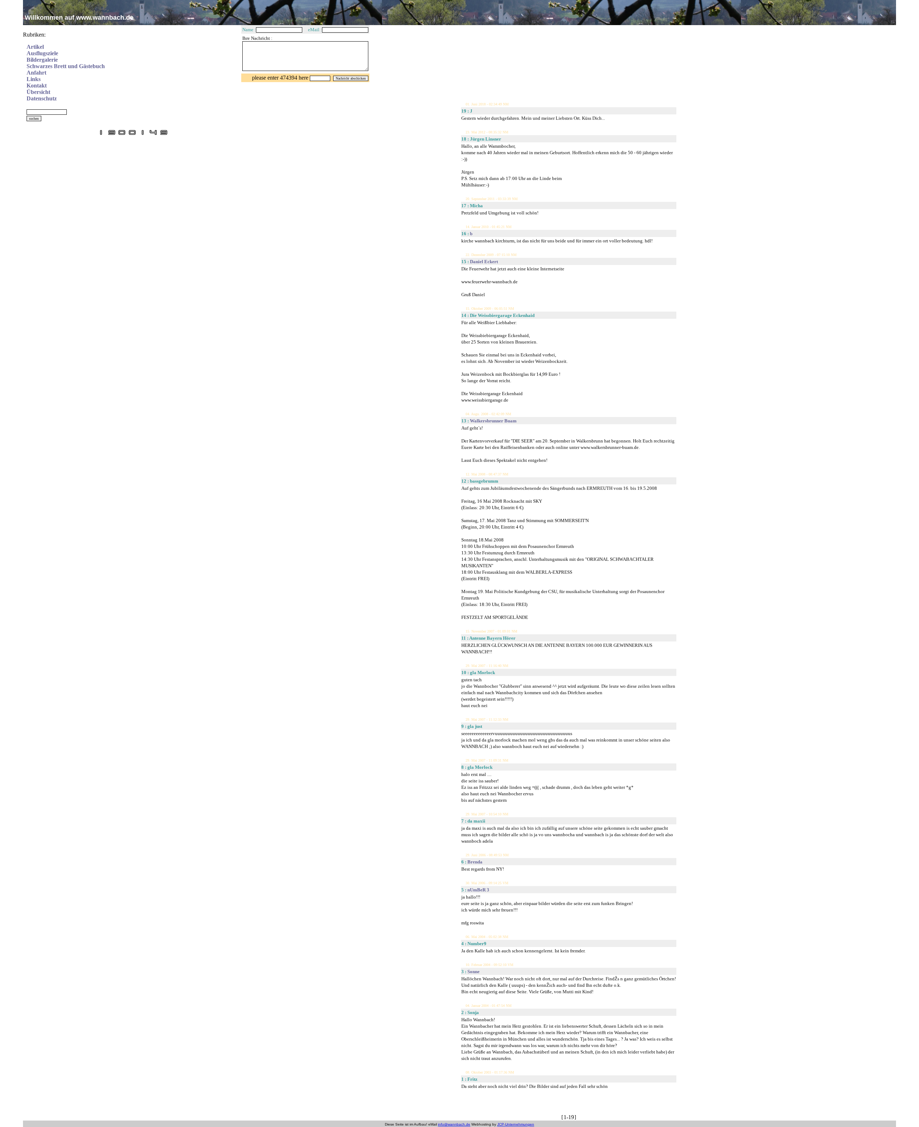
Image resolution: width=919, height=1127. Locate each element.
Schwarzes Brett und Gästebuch (66, 66)
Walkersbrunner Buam (493, 420)
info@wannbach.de (454, 1124)
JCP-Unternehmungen (515, 1124)
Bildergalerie (42, 60)
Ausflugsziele (42, 53)
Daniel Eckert (484, 261)
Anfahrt (36, 73)
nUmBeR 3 (478, 889)
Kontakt (37, 85)
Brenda (474, 862)
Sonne (473, 971)
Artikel (35, 47)
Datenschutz (42, 98)
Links (34, 79)
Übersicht (38, 92)
